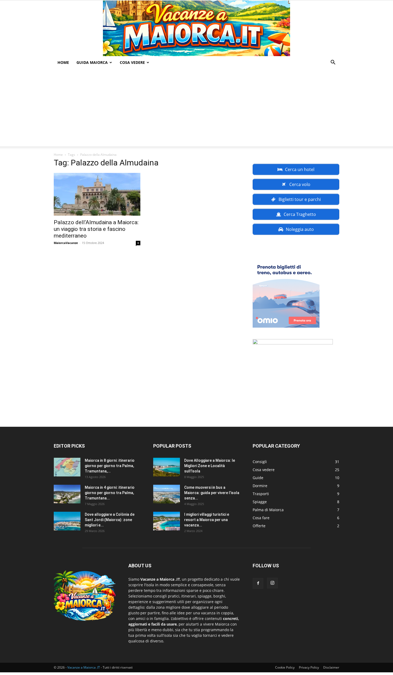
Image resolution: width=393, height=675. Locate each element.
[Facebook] (258, 583)
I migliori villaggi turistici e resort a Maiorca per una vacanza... (206, 519)
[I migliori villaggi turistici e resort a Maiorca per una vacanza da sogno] (166, 521)
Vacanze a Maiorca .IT (83, 667)
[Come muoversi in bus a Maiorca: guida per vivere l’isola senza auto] (166, 494)
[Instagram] (272, 583)
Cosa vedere (132, 62)
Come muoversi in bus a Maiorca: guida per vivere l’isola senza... (211, 492)
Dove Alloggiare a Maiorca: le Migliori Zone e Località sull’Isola (209, 465)
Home (63, 62)
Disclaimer (331, 667)
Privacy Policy (309, 667)
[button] (332, 62)
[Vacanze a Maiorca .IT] (196, 28)
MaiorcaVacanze (66, 243)
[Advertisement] (196, 109)
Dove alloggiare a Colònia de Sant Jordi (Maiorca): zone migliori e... (109, 519)
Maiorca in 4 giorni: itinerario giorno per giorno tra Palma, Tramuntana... (109, 492)
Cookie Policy (285, 667)
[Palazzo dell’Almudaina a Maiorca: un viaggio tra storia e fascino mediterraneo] (97, 194)
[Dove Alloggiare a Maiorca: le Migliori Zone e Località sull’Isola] (166, 467)
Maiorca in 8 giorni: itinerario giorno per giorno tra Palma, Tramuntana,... (109, 465)
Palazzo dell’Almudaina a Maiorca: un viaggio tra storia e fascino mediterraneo (96, 229)
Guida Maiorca (92, 62)
